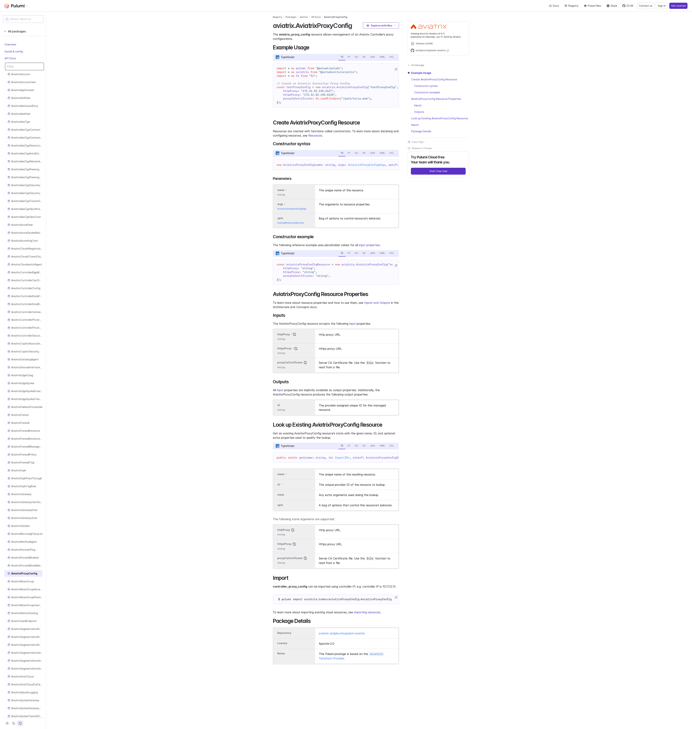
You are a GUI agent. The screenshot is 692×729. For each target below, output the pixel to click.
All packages (17, 31)
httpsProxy (284, 348)
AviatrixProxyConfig (335, 17)
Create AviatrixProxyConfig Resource (434, 79)
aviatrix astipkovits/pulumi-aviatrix (342, 633)
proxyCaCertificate (289, 362)
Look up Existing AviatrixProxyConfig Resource (439, 118)
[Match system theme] (20, 723)
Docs (556, 5)
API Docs (10, 58)
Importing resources (367, 612)
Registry (573, 5)
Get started (678, 5)
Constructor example (427, 92)
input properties (369, 245)
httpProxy (283, 334)
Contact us (645, 5)
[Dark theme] (14, 723)
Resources (315, 135)
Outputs (419, 111)
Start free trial (438, 171)
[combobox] (23, 19)
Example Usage (421, 72)
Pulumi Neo (594, 5)
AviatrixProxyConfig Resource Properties (436, 98)
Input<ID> (342, 457)
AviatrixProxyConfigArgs (366, 164)
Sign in (662, 5)
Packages (290, 17)
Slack (614, 5)
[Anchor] (355, 25)
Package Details (421, 131)
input (352, 323)
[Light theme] (7, 723)
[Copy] (396, 69)
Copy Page (418, 142)
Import (415, 124)
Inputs (418, 105)
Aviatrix (304, 17)
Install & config (14, 51)
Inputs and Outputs (377, 303)
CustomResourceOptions (290, 223)
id (278, 405)
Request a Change (422, 148)
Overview (10, 44)
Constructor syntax (426, 85)
